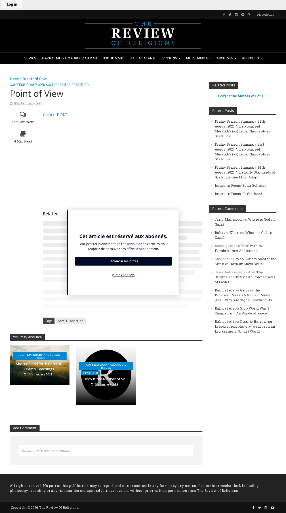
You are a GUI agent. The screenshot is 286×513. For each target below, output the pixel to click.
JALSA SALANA (142, 58)
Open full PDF (55, 114)
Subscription (265, 15)
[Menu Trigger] (4, 4)
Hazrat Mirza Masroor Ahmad (69, 58)
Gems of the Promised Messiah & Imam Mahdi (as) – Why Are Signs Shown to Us (243, 295)
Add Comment (23, 122)
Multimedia (197, 58)
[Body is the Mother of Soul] (106, 374)
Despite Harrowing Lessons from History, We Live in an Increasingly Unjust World (245, 326)
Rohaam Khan (227, 232)
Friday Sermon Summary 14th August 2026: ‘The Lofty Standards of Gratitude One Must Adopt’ (245, 172)
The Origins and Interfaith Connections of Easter (245, 277)
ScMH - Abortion (71, 321)
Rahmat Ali (224, 290)
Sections (169, 58)
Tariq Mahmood (228, 219)
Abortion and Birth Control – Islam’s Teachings (40, 366)
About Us (250, 58)
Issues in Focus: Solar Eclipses (240, 185)
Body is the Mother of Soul (106, 379)
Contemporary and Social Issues (40, 85)
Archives (225, 58)
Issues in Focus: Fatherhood (238, 193)
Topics (30, 58)
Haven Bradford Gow (28, 78)
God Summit (113, 58)
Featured (80, 85)
